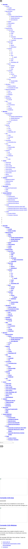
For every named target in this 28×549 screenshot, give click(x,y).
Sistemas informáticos (13, 203)
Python (12, 74)
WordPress (10, 109)
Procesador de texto (13, 87)
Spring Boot (13, 47)
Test (6, 157)
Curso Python (8, 169)
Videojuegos (8, 98)
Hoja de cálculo (12, 86)
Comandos (8, 140)
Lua (12, 72)
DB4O (9, 13)
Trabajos (5, 177)
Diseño (9, 14)
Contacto (5, 547)
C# (12, 53)
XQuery (12, 82)
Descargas (5, 186)
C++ (12, 52)
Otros (9, 79)
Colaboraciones (9, 181)
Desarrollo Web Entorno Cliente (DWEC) (17, 208)
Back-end (10, 42)
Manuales (5, 4)
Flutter (12, 67)
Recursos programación (11, 188)
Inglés (6, 189)
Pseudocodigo (11, 147)
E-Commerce (11, 104)
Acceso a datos (12, 213)
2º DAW (7, 205)
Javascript (13, 36)
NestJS (12, 45)
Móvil (9, 64)
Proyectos (7, 182)
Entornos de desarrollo (13, 201)
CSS (12, 35)
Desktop (10, 48)
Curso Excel (8, 162)
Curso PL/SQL (8, 172)
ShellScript (13, 77)
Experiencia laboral (9, 179)
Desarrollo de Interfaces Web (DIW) (16, 206)
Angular (12, 31)
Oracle (9, 25)
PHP (12, 43)
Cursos (4, 160)
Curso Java (8, 164)
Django (15, 75)
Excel (9, 145)
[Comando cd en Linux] (13, 495)
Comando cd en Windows (8, 525)
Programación (8, 28)
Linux (9, 91)
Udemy (7, 174)
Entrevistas (8, 184)
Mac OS (10, 92)
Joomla (10, 108)
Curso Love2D (8, 165)
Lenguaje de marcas (13, 198)
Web (6, 101)
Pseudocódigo (14, 81)
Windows (10, 94)
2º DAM (7, 211)
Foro (9, 106)
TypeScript (13, 40)
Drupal (9, 103)
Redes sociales (11, 9)
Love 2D (10, 99)
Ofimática (7, 84)
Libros (6, 191)
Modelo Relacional (15, 18)
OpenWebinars (9, 176)
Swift (12, 60)
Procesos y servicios (13, 215)
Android (12, 65)
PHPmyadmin (11, 23)
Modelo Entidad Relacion (16, 116)
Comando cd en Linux (7, 498)
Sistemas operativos (10, 89)
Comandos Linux (12, 142)
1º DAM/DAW (8, 194)
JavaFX (15, 57)
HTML (12, 33)
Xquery (9, 149)
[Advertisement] (14, 463)
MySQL (9, 21)
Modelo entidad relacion (16, 16)
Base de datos (8, 11)
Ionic (12, 69)
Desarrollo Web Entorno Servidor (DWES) (17, 210)
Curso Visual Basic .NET (10, 171)
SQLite (9, 26)
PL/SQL (9, 121)
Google (10, 8)
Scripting (10, 70)
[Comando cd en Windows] (13, 522)
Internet (7, 6)
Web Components (18, 38)
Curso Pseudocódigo (10, 167)
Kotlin (12, 59)
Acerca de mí (6, 542)
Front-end (10, 30)
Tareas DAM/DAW (7, 193)
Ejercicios (5, 111)
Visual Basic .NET (14, 62)
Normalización (14, 19)
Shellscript (10, 155)
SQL (9, 123)
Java (12, 55)
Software (7, 96)
